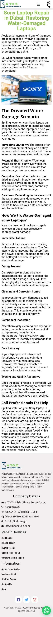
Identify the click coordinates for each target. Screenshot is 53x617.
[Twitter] (26, 599)
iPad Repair (6, 538)
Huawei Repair (8, 548)
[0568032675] (49, 6)
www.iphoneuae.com (34, 607)
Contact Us (6, 584)
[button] (38, 4)
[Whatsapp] (49, 2)
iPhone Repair (8, 543)
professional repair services (18, 450)
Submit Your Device (10, 569)
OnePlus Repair (8, 579)
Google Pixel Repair (10, 553)
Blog (3, 589)
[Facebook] (18, 599)
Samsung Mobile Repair (12, 558)
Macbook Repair (9, 574)
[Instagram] (34, 599)
